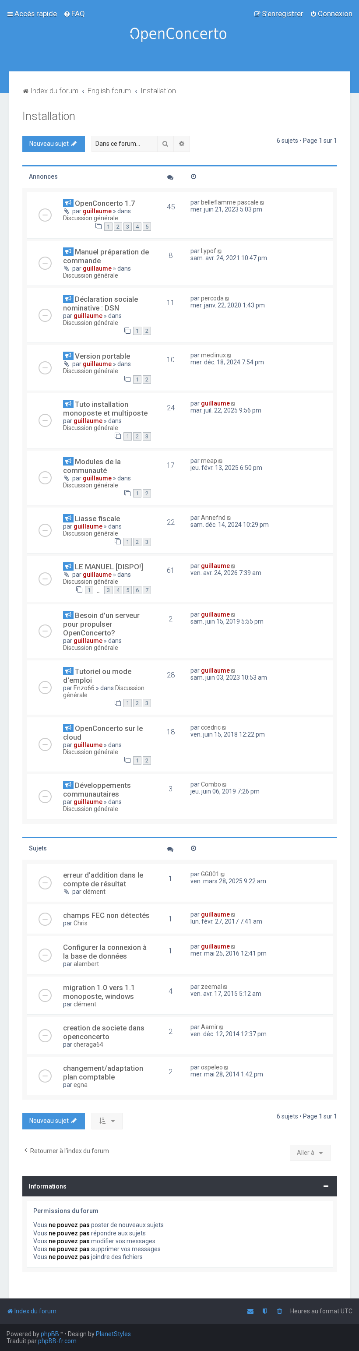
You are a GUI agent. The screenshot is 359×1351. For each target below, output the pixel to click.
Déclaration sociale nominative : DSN (100, 303)
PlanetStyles (113, 1333)
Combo (211, 784)
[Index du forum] (179, 35)
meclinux (213, 355)
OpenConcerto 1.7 (105, 203)
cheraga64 (88, 1044)
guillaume (97, 211)
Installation (48, 116)
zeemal (211, 986)
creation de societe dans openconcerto (103, 1032)
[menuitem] (74, 13)
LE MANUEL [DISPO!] (109, 566)
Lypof (208, 250)
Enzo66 (84, 687)
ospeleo (212, 1067)
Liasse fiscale (97, 518)
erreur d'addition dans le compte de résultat (103, 879)
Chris (81, 923)
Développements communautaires (97, 789)
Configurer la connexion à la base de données (105, 951)
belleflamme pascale (230, 202)
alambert (86, 963)
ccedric (211, 727)
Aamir (209, 1026)
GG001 (210, 874)
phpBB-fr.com (57, 1340)
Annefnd (213, 517)
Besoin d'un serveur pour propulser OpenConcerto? (101, 624)
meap (209, 460)
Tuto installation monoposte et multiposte (105, 408)
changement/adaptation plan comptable (103, 1072)
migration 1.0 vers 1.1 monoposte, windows (99, 992)
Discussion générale (90, 218)
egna (81, 1084)
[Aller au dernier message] (263, 202)
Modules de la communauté (92, 466)
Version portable (102, 356)
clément (94, 891)
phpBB (50, 1333)
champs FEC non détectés (106, 915)
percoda (212, 298)
